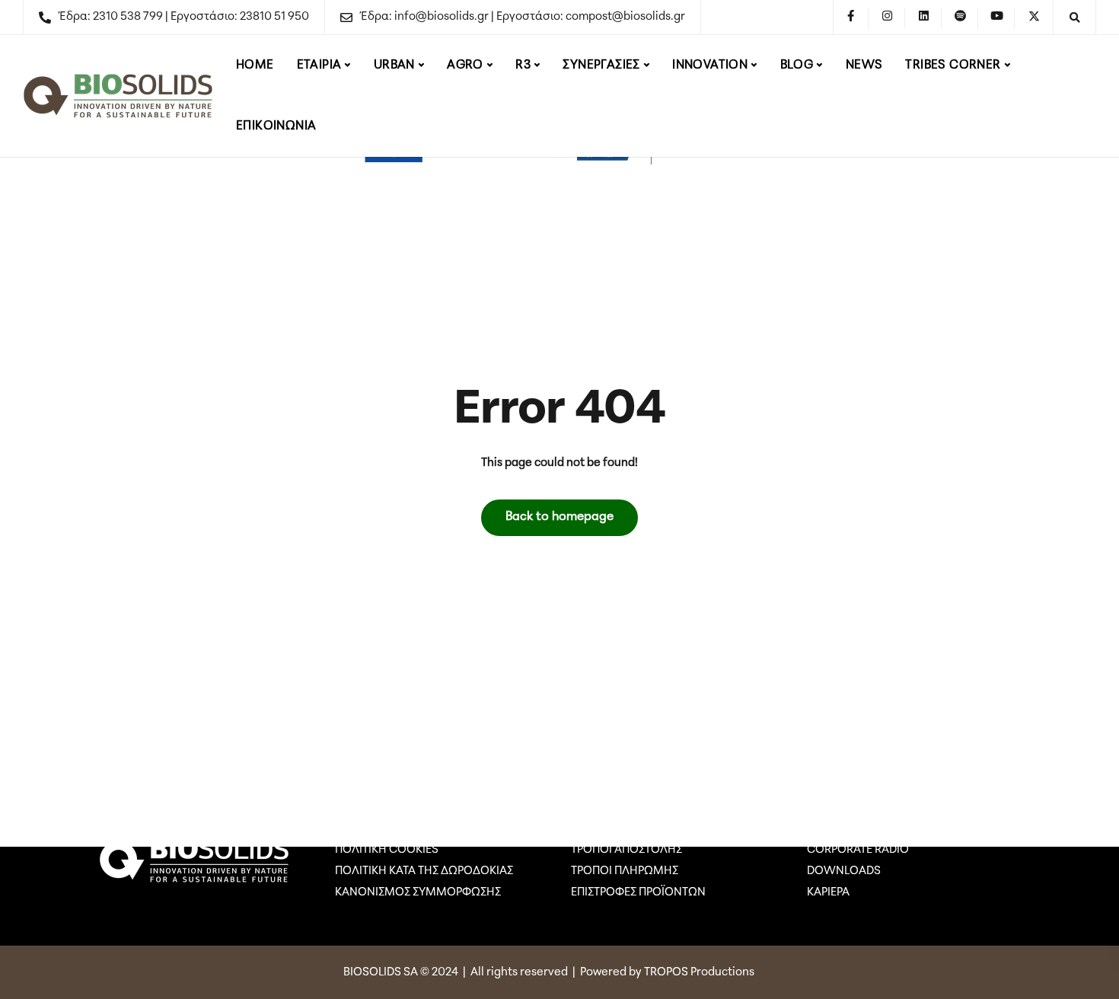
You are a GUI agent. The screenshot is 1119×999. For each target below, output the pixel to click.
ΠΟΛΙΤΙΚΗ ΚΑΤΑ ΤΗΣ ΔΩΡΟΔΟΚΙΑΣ (424, 871)
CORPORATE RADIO (858, 850)
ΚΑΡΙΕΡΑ (828, 892)
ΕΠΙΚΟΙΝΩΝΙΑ (276, 126)
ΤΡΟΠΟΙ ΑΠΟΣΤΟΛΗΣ (626, 850)
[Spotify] (960, 18)
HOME (255, 65)
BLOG (797, 65)
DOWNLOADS (844, 871)
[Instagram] (887, 18)
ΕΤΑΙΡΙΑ (319, 65)
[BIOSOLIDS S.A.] (118, 96)
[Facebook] (851, 18)
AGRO (465, 65)
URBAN (394, 65)
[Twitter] (1033, 18)
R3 (523, 65)
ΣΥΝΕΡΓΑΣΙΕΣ (601, 65)
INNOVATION (710, 65)
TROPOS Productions (700, 972)
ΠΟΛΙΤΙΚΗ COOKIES (386, 850)
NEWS (864, 65)
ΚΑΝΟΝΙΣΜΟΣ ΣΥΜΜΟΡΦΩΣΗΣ (418, 892)
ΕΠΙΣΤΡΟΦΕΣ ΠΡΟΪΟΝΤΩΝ (638, 892)
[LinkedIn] (924, 18)
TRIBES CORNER (952, 65)
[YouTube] (997, 18)
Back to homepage (559, 517)
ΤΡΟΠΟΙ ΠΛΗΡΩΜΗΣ (624, 871)
